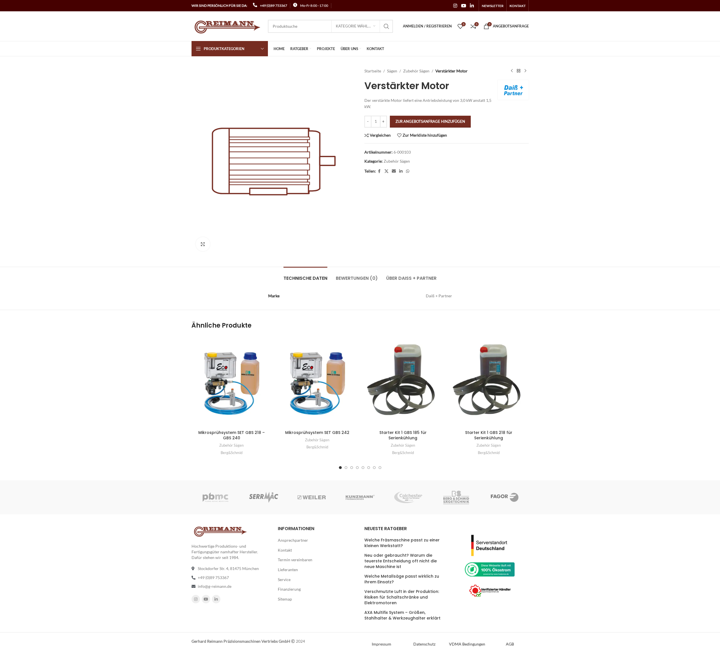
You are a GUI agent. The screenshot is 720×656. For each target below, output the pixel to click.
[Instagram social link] (455, 5)
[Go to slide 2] (346, 467)
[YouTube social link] (463, 5)
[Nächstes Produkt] (525, 71)
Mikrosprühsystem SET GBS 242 (317, 432)
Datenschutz (424, 644)
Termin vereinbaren (295, 559)
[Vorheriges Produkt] (511, 71)
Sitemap (285, 599)
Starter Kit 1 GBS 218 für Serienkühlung (488, 435)
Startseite (372, 70)
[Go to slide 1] (340, 467)
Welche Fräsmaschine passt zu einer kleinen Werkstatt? (402, 543)
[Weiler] (312, 497)
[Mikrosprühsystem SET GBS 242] (317, 381)
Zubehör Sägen (416, 70)
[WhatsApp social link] (407, 171)
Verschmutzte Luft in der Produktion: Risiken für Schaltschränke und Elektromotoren (401, 597)
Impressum (381, 644)
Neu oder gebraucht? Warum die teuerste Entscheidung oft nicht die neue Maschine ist (400, 561)
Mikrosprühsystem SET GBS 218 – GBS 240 (231, 435)
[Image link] (489, 544)
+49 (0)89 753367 (273, 5)
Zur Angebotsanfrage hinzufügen (430, 121)
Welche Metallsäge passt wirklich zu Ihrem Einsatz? (401, 579)
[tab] (305, 275)
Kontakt (285, 550)
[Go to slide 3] (351, 467)
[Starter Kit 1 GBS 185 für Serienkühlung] (403, 381)
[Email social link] (393, 171)
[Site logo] (227, 25)
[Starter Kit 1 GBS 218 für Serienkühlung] (489, 381)
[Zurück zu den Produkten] (518, 71)
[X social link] (386, 171)
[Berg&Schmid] (456, 497)
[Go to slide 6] (368, 467)
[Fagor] (504, 497)
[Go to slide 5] (363, 467)
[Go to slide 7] (374, 467)
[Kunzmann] (360, 497)
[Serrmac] (264, 497)
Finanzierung (289, 589)
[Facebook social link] (379, 171)
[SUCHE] (386, 26)
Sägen (392, 70)
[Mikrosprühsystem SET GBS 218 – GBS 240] (232, 381)
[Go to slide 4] (357, 467)
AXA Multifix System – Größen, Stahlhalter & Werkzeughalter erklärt (402, 615)
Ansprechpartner (293, 540)
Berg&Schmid (231, 452)
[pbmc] (215, 497)
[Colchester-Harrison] (408, 497)
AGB (510, 644)
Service (284, 579)
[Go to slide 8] (380, 467)
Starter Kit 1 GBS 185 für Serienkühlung (403, 435)
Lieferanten (288, 569)
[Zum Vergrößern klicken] (203, 244)
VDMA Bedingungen (467, 644)
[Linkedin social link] (472, 5)
